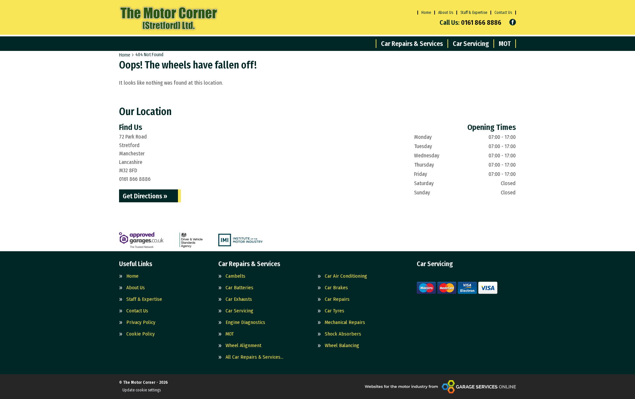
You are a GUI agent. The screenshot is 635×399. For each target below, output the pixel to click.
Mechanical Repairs (345, 322)
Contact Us (503, 12)
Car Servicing (471, 44)
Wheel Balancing (342, 345)
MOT (505, 44)
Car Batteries (239, 287)
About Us (445, 12)
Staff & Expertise (473, 12)
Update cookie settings (141, 390)
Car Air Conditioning (346, 276)
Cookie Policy (140, 334)
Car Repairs (337, 299)
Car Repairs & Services (412, 44)
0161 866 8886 (470, 22)
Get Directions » (145, 196)
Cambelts (235, 276)
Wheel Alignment (243, 345)
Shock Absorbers (343, 334)
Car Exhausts (239, 299)
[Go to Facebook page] (512, 22)
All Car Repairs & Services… (254, 357)
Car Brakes (336, 287)
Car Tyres (334, 310)
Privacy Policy (140, 322)
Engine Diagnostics (245, 322)
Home (426, 12)
